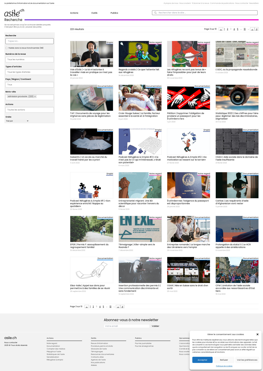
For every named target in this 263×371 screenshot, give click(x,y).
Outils (94, 12)
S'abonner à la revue (200, 3)
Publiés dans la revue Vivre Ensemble (26, 48)
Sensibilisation (53, 357)
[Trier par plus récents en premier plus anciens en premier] (17, 121)
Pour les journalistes (143, 343)
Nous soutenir (185, 3)
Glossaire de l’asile (99, 349)
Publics (114, 12)
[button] (257, 334)
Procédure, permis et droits (102, 346)
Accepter (202, 359)
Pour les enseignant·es (144, 346)
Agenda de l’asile (98, 360)
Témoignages (97, 351)
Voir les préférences (247, 359)
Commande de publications (222, 3)
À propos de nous (171, 3)
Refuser (224, 359)
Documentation (53, 346)
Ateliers (94, 365)
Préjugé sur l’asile (54, 351)
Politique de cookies (224, 366)
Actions (74, 12)
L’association (184, 343)
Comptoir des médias (56, 349)
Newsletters (254, 3)
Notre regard (52, 343)
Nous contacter (241, 3)
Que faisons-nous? (187, 346)
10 (245, 29)
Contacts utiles (97, 357)
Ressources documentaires (102, 354)
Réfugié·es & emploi (55, 360)
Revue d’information (99, 343)
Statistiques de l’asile (56, 354)
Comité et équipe (186, 349)
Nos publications (98, 362)
